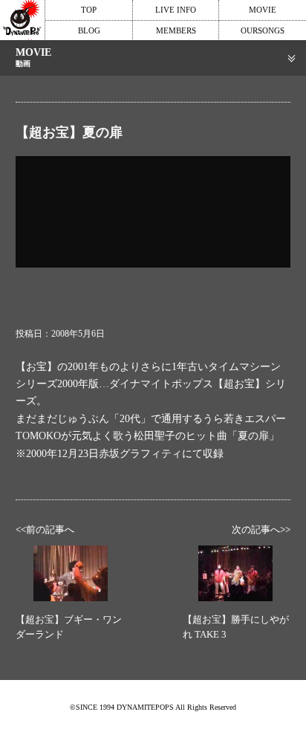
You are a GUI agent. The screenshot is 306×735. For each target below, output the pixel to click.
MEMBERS (176, 30)
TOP (89, 9)
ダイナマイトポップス (22, 20)
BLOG (89, 30)
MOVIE (262, 9)
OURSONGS (262, 30)
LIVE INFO (175, 9)
